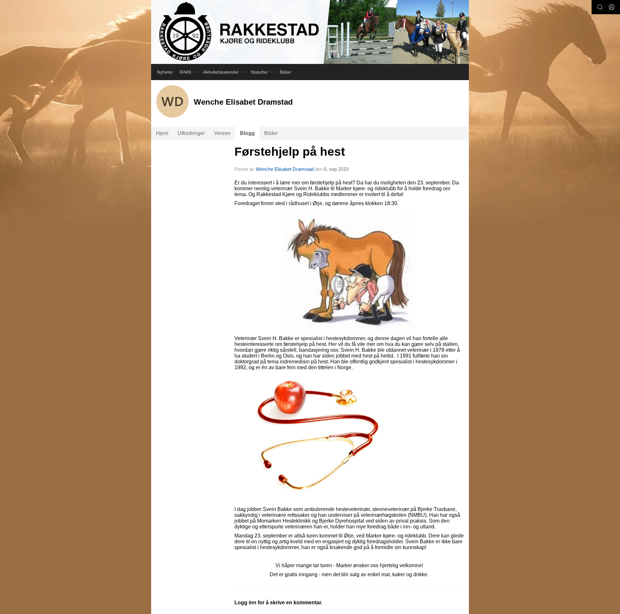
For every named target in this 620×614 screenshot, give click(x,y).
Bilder (285, 72)
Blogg (247, 133)
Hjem (162, 133)
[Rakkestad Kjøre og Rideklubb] (310, 32)
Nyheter (165, 72)
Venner (222, 133)
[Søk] (600, 7)
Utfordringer (191, 133)
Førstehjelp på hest (289, 151)
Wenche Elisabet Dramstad (285, 169)
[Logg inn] (611, 7)
